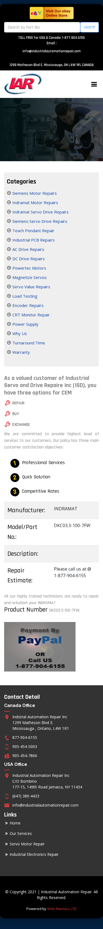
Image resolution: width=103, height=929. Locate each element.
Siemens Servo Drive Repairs (39, 221)
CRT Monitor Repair (30, 314)
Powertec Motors (28, 268)
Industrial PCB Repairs (33, 240)
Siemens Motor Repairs (34, 193)
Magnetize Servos (29, 277)
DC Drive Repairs (28, 258)
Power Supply (24, 324)
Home (15, 823)
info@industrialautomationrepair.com (52, 51)
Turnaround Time (28, 343)
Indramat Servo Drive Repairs (40, 212)
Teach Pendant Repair (32, 230)
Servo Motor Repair (27, 844)
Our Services (21, 833)
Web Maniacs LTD (62, 908)
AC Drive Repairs (27, 249)
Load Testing (24, 296)
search (89, 27)
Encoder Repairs (27, 305)
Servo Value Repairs (30, 286)
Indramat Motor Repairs (34, 202)
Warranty (20, 352)
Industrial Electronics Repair (34, 854)
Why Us (19, 333)
